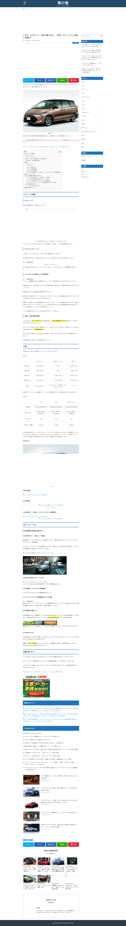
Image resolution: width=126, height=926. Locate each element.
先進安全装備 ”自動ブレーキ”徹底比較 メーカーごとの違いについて (43, 746)
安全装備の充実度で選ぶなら (34, 175)
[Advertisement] (63, 21)
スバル (83, 85)
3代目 (26, 162)
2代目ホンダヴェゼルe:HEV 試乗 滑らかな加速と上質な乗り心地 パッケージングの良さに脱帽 (49, 713)
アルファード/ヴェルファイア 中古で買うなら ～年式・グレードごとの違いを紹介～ (46, 146)
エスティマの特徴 (29, 153)
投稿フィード (84, 171)
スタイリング (30, 155)
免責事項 (84, 160)
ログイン (83, 169)
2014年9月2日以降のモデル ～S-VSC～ (40, 179)
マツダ (83, 104)
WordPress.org (85, 176)
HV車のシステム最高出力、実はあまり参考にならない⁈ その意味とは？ (44, 743)
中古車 (31, 840)
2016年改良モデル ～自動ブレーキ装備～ (40, 177)
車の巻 (63, 3)
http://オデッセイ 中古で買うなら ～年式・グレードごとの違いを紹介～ (43, 671)
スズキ (83, 81)
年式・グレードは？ (30, 174)
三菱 (83, 120)
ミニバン (84, 108)
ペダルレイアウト (86, 97)
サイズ (31, 164)
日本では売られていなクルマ (88, 131)
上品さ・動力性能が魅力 (33, 160)
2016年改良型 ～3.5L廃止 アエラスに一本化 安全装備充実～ (45, 172)
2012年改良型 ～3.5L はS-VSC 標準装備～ (40, 180)
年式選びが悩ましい (32, 184)
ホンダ (83, 100)
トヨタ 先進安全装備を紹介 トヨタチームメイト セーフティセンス (42, 719)
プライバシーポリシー (87, 156)
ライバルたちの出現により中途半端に (37, 158)
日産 (83, 135)
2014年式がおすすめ (35, 185)
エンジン (32, 165)
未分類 (83, 139)
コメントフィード (85, 174)
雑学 (83, 147)
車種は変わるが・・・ (31, 187)
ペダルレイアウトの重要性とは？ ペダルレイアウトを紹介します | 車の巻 (42, 715)
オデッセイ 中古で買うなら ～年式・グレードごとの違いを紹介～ (42, 756)
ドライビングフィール (33, 157)
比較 (83, 143)
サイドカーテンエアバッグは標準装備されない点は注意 (43, 182)
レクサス (84, 116)
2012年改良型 (33, 170)
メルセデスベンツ (86, 112)
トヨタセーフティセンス (47, 553)
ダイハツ (84, 89)
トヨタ (25, 840)
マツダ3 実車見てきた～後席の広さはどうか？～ (37, 739)
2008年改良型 (33, 169)
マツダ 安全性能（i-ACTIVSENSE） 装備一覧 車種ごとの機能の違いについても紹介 (46, 708)
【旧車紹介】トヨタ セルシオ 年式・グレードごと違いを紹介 (41, 752)
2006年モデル (33, 167)
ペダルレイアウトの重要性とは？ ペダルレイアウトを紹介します (42, 736)
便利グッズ (84, 127)
